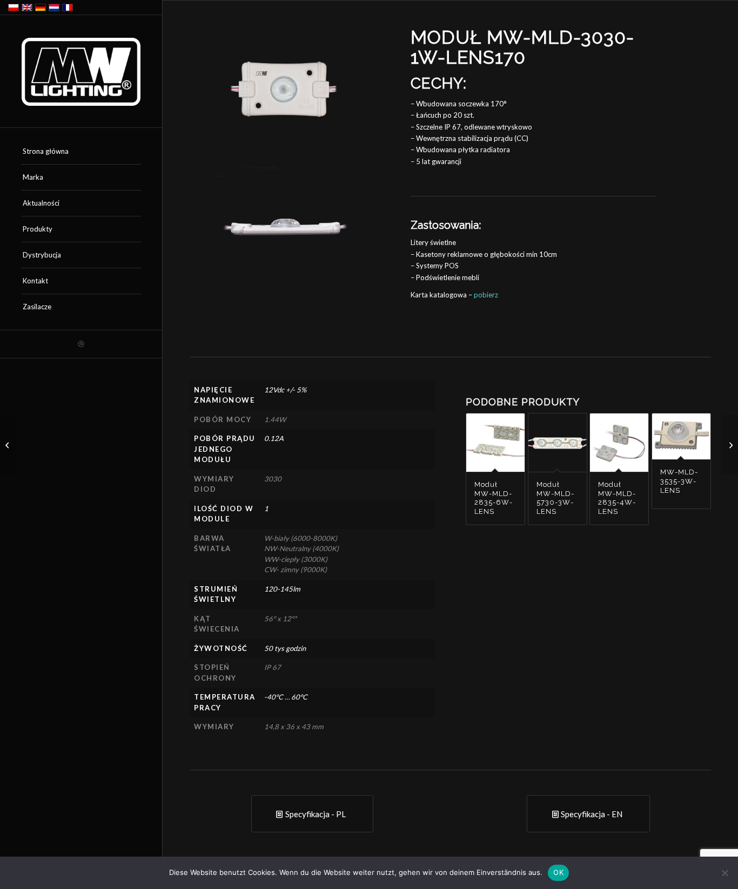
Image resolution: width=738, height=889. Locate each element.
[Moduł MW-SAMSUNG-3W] (8, 444)
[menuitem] (81, 152)
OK (558, 872)
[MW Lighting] (81, 72)
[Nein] (724, 872)
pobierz (486, 294)
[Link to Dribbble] (81, 344)
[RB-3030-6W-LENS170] (729, 444)
